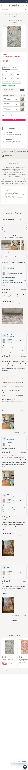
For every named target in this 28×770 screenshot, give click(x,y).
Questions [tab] (14, 252)
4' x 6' (17, 74)
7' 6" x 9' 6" (19, 78)
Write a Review (22, 256)
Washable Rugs (19, 14)
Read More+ (6, 201)
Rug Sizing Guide (22, 71)
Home (6, 14)
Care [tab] (21, 163)
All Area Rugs (11, 14)
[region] (14, 245)
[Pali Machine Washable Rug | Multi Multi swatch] (7, 61)
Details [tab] (15, 163)
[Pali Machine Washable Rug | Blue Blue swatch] (19, 657)
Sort (13, 262)
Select (22, 89)
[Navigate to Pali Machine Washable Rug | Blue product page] (9, 646)
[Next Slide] (25, 245)
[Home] (14, 6)
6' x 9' (11, 78)
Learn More (22, 95)
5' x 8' (5, 78)
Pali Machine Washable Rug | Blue (14, 274)
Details (14, 135)
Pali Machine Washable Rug (14, 16)
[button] (14, 23)
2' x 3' (5, 74)
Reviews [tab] (5, 252)
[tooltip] (7, 327)
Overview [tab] (8, 163)
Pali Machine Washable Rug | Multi (14, 501)
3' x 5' (11, 74)
